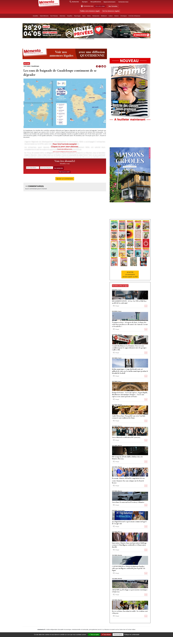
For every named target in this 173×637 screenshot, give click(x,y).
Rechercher (75, 2)
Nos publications (96, 2)
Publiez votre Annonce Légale (90, 11)
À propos (84, 2)
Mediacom (104, 16)
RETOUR (26, 63)
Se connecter (58, 168)
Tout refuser (107, 634)
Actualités (35, 16)
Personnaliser (118, 634)
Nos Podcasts (54, 16)
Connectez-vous (88, 6)
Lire (146, 305)
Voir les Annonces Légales (110, 11)
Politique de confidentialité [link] (131, 634)
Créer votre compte (100, 6)
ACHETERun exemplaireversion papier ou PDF (130, 274)
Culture (111, 16)
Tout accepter (94, 634)
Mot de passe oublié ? (64, 171)
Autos (84, 16)
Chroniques (123, 16)
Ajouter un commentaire (64, 179)
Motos (89, 16)
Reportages (77, 16)
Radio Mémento (44, 16)
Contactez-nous (123, 2)
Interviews (62, 16)
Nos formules (113, 6)
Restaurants (96, 16)
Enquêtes (69, 16)
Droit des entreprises (134, 16)
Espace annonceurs (109, 2)
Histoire (116, 16)
